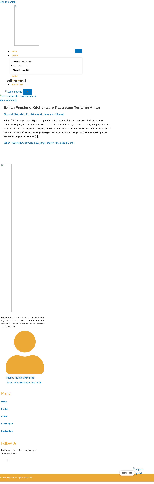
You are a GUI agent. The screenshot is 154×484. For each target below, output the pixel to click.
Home (14, 51)
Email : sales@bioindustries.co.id (24, 382)
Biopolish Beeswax (20, 66)
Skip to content (8, 1)
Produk (15, 56)
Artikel (4, 416)
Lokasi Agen (7, 423)
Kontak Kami (7, 431)
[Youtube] (7, 460)
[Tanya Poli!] (140, 475)
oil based (59, 114)
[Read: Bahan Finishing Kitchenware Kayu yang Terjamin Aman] (18, 100)
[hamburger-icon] (78, 51)
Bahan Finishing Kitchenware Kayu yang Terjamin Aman (52, 107)
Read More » (39, 142)
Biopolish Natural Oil (14, 114)
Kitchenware (46, 114)
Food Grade (32, 114)
